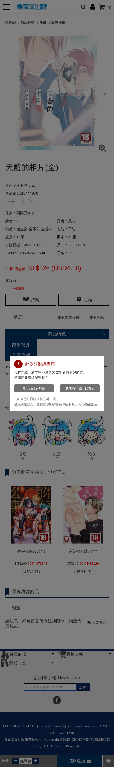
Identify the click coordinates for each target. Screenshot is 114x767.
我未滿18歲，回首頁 (80, 388)
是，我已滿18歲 (34, 388)
